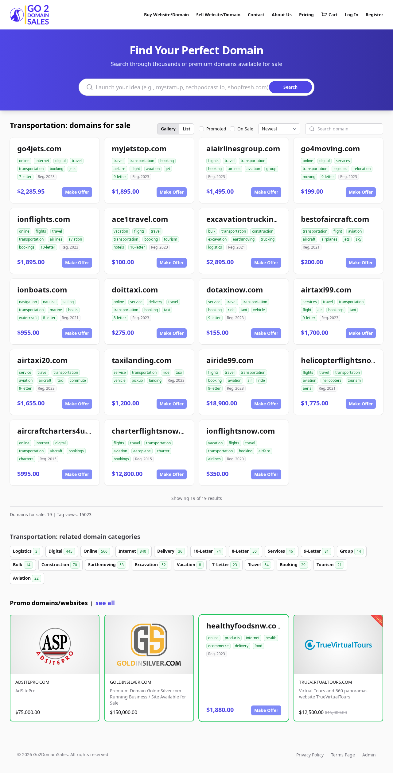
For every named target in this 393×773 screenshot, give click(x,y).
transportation (31, 168)
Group (350, 551)
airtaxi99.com (326, 289)
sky (358, 239)
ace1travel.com (140, 219)
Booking (292, 564)
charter (163, 451)
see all (105, 603)
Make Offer (77, 192)
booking (56, 168)
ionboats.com (42, 289)
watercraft (28, 317)
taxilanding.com (142, 360)
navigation (28, 301)
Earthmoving (106, 564)
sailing (68, 301)
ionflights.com (43, 219)
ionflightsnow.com (240, 431)
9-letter (120, 176)
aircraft (309, 239)
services (343, 160)
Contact (256, 14)
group (271, 168)
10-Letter (207, 551)
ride (231, 309)
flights (213, 160)
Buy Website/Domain (166, 14)
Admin (369, 755)
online (24, 160)
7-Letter (224, 564)
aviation (153, 168)
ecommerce (218, 645)
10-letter (48, 247)
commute (78, 380)
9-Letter (316, 551)
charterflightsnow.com (154, 431)
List (186, 129)
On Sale (245, 129)
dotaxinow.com (234, 289)
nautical (49, 301)
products (232, 637)
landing (155, 380)
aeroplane (142, 451)
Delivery (169, 551)
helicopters (331, 380)
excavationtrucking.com (251, 219)
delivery (155, 301)
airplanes (329, 239)
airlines (234, 168)
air (319, 309)
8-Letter (244, 551)
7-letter (25, 176)
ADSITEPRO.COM (32, 682)
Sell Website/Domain (218, 14)
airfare (119, 168)
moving (309, 176)
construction (262, 231)
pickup (137, 380)
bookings (26, 247)
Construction (59, 564)
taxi (167, 309)
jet (168, 168)
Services (280, 551)
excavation (217, 239)
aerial (308, 388)
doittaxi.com (135, 289)
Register (374, 14)
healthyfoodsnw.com (245, 625)
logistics (340, 168)
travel (77, 160)
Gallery (168, 129)
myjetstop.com (139, 148)
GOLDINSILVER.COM (130, 682)
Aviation (26, 578)
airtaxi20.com (42, 360)
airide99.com (230, 360)
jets (72, 168)
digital (60, 160)
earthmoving (244, 239)
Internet (132, 551)
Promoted (216, 129)
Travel (258, 564)
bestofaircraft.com (335, 219)
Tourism (329, 564)
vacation (121, 231)
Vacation (189, 564)
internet (42, 160)
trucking (267, 239)
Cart (333, 14)
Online (95, 551)
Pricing (306, 14)
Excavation (150, 564)
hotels (119, 247)
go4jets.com (39, 148)
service (136, 301)
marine (56, 309)
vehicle (259, 309)
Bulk (21, 564)
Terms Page (343, 755)
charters (26, 459)
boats (73, 309)
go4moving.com (330, 148)
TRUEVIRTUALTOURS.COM (325, 682)
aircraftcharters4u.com (60, 431)
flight (135, 168)
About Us (282, 14)
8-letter (49, 317)
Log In (351, 14)
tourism (170, 239)
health (271, 637)
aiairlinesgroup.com (243, 148)
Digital (60, 551)
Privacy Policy (310, 755)
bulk (211, 231)
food (258, 645)
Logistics (25, 551)
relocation (362, 168)
